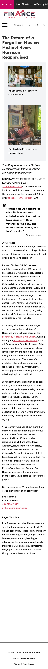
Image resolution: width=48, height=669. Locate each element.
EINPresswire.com (12, 186)
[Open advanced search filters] (36, 25)
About (11, 652)
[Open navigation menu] (4, 25)
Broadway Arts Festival (25, 340)
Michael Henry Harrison (20, 197)
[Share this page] (44, 25)
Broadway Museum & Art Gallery (19, 336)
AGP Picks (7, 4)
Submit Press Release (24, 658)
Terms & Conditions (24, 664)
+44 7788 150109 (10, 504)
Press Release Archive (28, 652)
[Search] (30, 25)
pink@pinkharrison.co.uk (14, 508)
